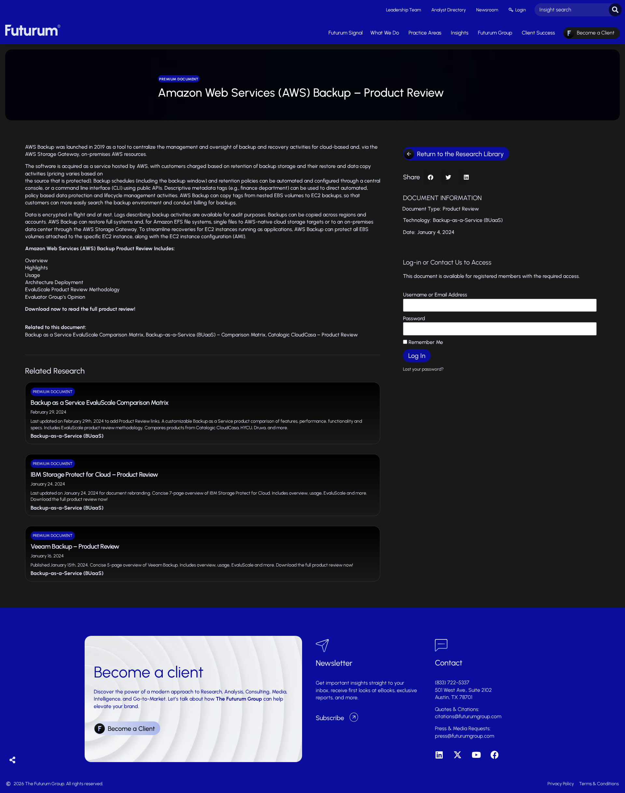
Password (414, 318)
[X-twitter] (457, 755)
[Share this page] (12, 760)
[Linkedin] (439, 755)
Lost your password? (423, 369)
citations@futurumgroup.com (468, 716)
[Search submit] (615, 9)
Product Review (461, 209)
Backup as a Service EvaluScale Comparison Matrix (84, 335)
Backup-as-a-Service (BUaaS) (67, 436)
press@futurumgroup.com (464, 736)
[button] (430, 177)
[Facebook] (495, 755)
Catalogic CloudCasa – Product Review (313, 335)
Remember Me (425, 342)
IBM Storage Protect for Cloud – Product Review (94, 474)
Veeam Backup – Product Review (75, 546)
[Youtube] (476, 755)
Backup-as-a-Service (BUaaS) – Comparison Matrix (206, 335)
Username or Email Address (435, 295)
